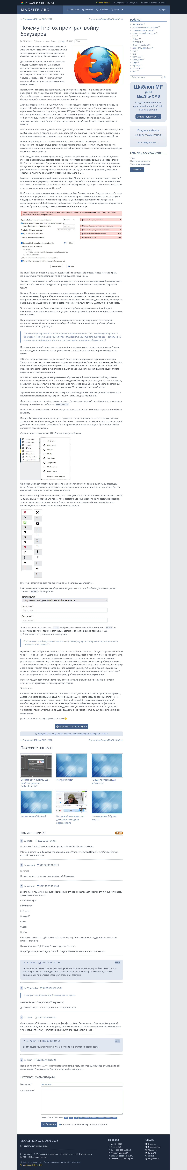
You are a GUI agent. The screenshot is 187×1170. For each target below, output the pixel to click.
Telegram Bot (153, 1159)
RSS (120, 833)
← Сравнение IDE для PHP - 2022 (36, 19)
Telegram (152, 1144)
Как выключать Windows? (33, 816)
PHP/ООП (137, 42)
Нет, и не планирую (141, 164)
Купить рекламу (86, 1154)
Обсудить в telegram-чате (71, 733)
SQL (134, 51)
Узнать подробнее (146, 116)
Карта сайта (68, 1154)
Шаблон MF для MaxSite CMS (145, 27)
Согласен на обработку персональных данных (84, 1124)
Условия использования (47, 1154)
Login (163, 9)
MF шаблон (103, 9)
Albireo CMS (74, 9)
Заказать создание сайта (122, 1156)
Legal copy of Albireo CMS (32, 1165)
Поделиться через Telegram (73, 726)
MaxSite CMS (116, 1144)
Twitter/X (152, 1153)
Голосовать (137, 170)
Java (134, 54)
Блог (135, 71)
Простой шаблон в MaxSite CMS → (106, 19)
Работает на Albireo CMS (32, 1162)
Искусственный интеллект (144, 33)
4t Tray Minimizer (64, 779)
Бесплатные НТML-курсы (155, 2)
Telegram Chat (154, 1147)
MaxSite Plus (104, 2)
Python (136, 39)
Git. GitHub (137, 68)
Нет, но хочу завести (141, 161)
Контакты (27, 1154)
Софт (62, 41)
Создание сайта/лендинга (127, 2)
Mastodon (152, 1150)
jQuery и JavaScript (141, 45)
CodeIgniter (138, 59)
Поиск (116, 9)
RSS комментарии (39, 1157)
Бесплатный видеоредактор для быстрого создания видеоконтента (70, 819)
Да (133, 158)
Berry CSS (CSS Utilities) (121, 1150)
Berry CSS (89, 9)
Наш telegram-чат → (148, 142)
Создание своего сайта (143, 30)
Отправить (51, 1124)
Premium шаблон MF (120, 1153)
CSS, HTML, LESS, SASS (142, 48)
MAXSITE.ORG (35, 10)
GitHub (151, 1156)
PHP (134, 36)
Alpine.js (136, 65)
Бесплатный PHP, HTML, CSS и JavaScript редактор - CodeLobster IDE (35, 783)
